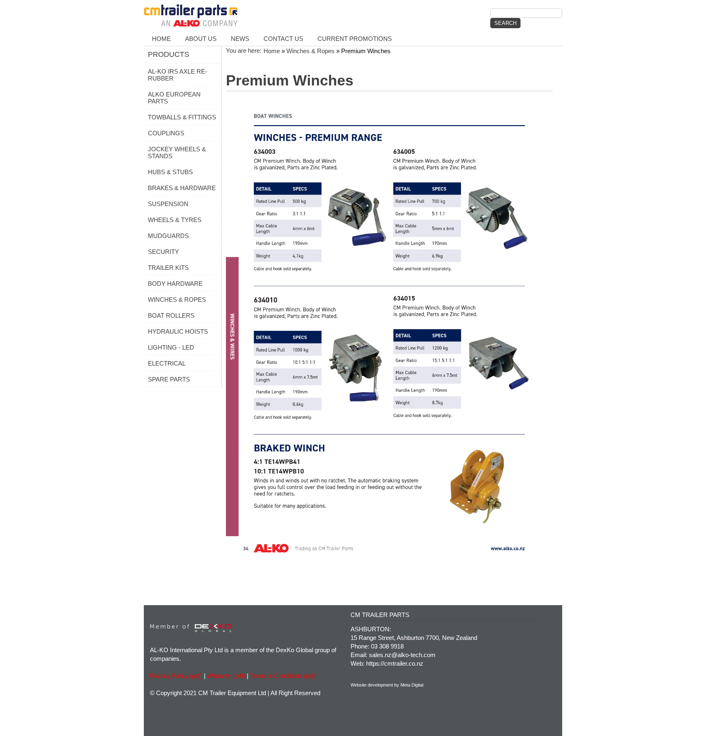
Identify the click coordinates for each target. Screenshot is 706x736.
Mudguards (168, 235)
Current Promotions (354, 38)
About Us (201, 38)
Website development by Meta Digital (387, 684)
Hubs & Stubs (170, 171)
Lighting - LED (171, 347)
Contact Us (283, 38)
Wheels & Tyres (174, 219)
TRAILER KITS (168, 267)
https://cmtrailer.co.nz (394, 663)
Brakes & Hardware (182, 187)
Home (161, 38)
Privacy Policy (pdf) (176, 675)
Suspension (168, 203)
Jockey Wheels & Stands (177, 152)
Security (163, 251)
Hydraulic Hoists (178, 331)
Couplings (166, 133)
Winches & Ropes (177, 299)
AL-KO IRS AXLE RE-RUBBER (177, 75)
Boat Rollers (171, 315)
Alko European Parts (174, 98)
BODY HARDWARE (175, 283)
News (240, 38)
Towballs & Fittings (182, 117)
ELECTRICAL (166, 363)
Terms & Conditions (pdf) (283, 675)
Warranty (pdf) (226, 675)
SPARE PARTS (169, 379)
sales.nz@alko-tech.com (402, 654)
